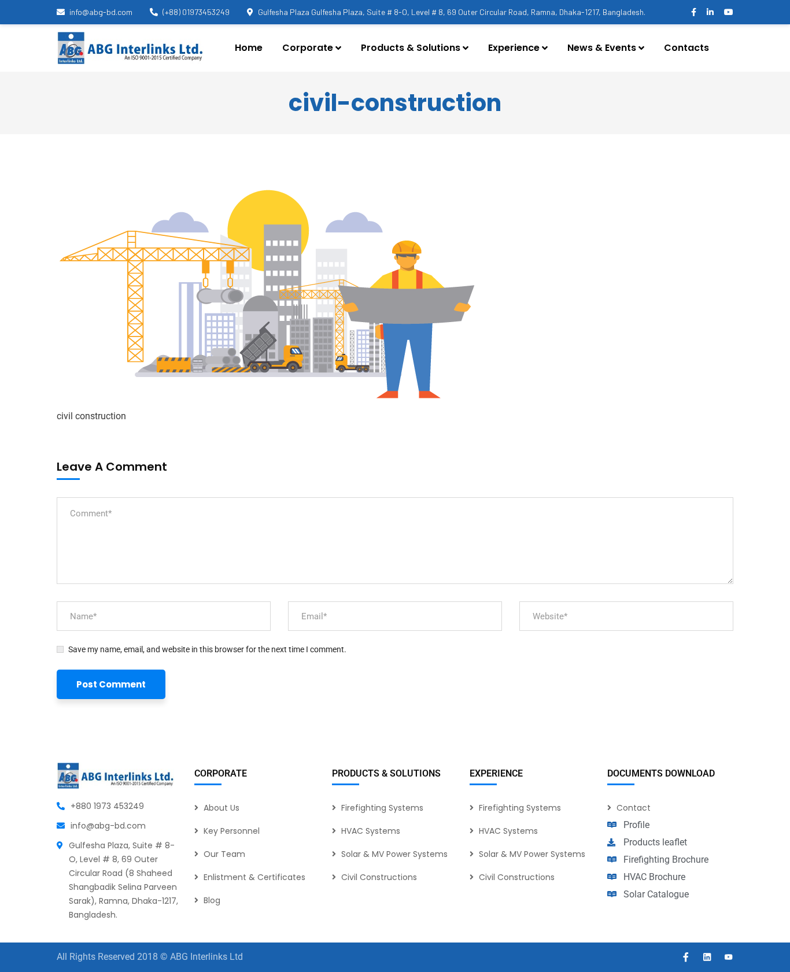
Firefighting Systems (382, 808)
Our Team (224, 854)
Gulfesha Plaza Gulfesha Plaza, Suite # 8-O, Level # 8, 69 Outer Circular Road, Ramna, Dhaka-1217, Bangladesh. (451, 12)
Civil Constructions (379, 877)
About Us (221, 808)
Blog (212, 900)
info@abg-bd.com (100, 12)
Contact (634, 808)
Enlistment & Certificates (254, 877)
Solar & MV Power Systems (394, 854)
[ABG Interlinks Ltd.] (130, 48)
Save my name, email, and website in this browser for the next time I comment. (207, 649)
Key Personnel (232, 831)
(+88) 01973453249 (196, 12)
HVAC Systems (370, 831)
